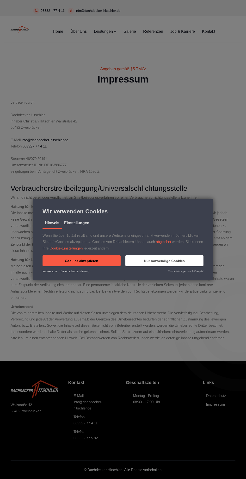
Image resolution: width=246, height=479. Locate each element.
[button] (82, 260)
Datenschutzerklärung (75, 271)
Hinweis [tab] (52, 223)
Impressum (50, 271)
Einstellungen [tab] (76, 223)
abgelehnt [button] (163, 242)
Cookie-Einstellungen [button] (66, 248)
